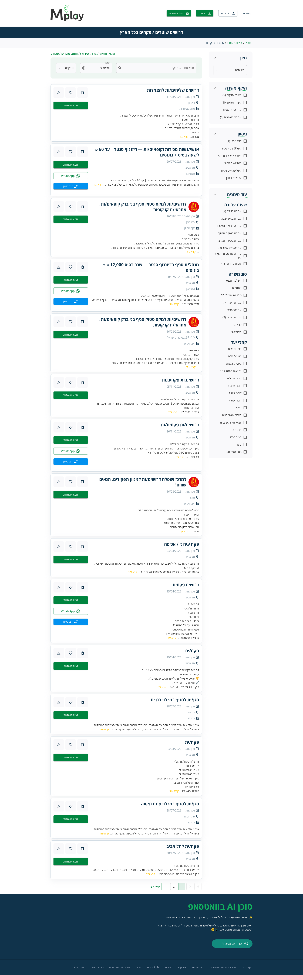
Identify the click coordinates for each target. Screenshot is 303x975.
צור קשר (181, 967)
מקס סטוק (190, 228)
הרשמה (202, 13)
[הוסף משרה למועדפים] (70, 92)
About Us (153, 967)
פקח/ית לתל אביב (182, 846)
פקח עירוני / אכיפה (181, 544)
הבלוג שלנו (97, 967)
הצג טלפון (68, 186)
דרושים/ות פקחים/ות (180, 425)
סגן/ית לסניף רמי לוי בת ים (175, 700)
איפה (107, 63)
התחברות (225, 13)
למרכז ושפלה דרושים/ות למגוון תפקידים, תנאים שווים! (142, 482)
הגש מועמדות (70, 105)
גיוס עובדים (78, 967)
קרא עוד (183, 136)
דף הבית (247, 13)
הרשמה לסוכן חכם (119, 967)
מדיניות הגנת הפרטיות (223, 967)
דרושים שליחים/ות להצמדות (173, 90)
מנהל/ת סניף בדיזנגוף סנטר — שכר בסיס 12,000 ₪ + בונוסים (151, 267)
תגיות (138, 967)
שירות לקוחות (234, 43)
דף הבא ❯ (155, 886)
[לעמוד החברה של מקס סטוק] (193, 207)
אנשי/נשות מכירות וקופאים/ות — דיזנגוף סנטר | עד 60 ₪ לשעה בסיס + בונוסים (147, 152)
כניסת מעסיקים (176, 13)
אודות (168, 967)
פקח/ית (192, 650)
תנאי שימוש (198, 967)
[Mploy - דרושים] (67, 20)
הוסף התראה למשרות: (82, 54)
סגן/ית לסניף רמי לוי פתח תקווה (170, 804)
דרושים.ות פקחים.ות (180, 380)
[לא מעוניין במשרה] (82, 92)
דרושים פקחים (186, 585)
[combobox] (158, 68)
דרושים (248, 43)
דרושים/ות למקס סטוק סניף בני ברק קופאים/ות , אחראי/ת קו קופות (142, 206)
